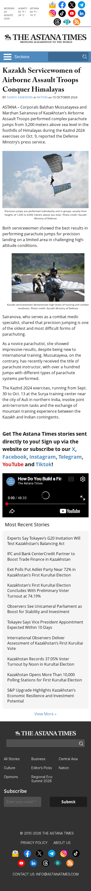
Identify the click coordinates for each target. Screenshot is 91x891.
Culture (9, 768)
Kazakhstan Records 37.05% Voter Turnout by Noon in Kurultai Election (41, 661)
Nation (42, 97)
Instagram (42, 456)
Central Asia (68, 759)
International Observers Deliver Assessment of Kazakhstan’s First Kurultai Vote (45, 643)
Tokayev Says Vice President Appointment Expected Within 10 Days (45, 624)
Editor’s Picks (41, 768)
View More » (45, 714)
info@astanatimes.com (57, 874)
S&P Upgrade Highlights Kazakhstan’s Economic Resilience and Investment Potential (41, 695)
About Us (62, 843)
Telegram (70, 456)
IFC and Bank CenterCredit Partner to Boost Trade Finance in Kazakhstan (41, 556)
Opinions (11, 777)
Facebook (14, 456)
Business (38, 759)
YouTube (13, 464)
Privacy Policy (34, 843)
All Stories (12, 759)
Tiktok (44, 464)
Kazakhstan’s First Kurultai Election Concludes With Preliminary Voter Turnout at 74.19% (39, 591)
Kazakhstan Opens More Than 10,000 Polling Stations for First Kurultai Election (44, 677)
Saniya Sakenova (20, 97)
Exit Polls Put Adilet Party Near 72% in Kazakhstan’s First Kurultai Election (41, 572)
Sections (21, 57)
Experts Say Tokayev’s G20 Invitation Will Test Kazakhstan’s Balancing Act (43, 541)
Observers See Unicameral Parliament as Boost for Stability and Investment (44, 609)
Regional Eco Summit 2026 (41, 779)
